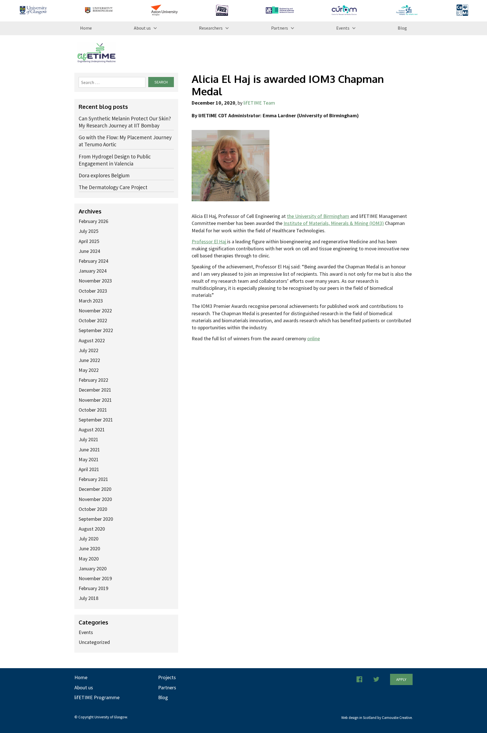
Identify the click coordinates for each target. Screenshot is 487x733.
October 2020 (93, 509)
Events (342, 28)
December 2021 (95, 390)
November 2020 (95, 499)
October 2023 (93, 291)
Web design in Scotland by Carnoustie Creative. (377, 717)
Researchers (211, 28)
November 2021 (95, 400)
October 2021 (93, 410)
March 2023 (91, 300)
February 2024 (93, 261)
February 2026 (93, 221)
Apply (401, 679)
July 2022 (88, 350)
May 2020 (89, 558)
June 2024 (89, 251)
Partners (279, 28)
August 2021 (92, 429)
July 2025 (88, 231)
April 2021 (89, 469)
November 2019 (95, 578)
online (313, 338)
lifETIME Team (259, 103)
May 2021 (89, 459)
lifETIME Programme (96, 697)
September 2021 (96, 419)
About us (142, 28)
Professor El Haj (209, 241)
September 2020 (96, 519)
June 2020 (89, 548)
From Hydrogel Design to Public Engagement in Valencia (115, 160)
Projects (167, 677)
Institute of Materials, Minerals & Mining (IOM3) (334, 223)
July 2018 (88, 598)
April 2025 (89, 241)
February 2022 (93, 380)
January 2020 (93, 568)
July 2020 (88, 538)
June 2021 (89, 449)
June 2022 (89, 360)
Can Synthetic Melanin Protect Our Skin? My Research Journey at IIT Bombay (125, 122)
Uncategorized (94, 642)
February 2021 (93, 479)
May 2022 (89, 370)
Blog (402, 28)
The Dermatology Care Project (113, 187)
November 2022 (95, 310)
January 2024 (93, 271)
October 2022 (93, 320)
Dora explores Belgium (104, 175)
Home (86, 28)
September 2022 (96, 330)
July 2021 (88, 439)
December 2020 (95, 489)
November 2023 (95, 280)
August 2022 (92, 340)
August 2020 (92, 529)
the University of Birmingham (318, 216)
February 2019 (93, 588)
